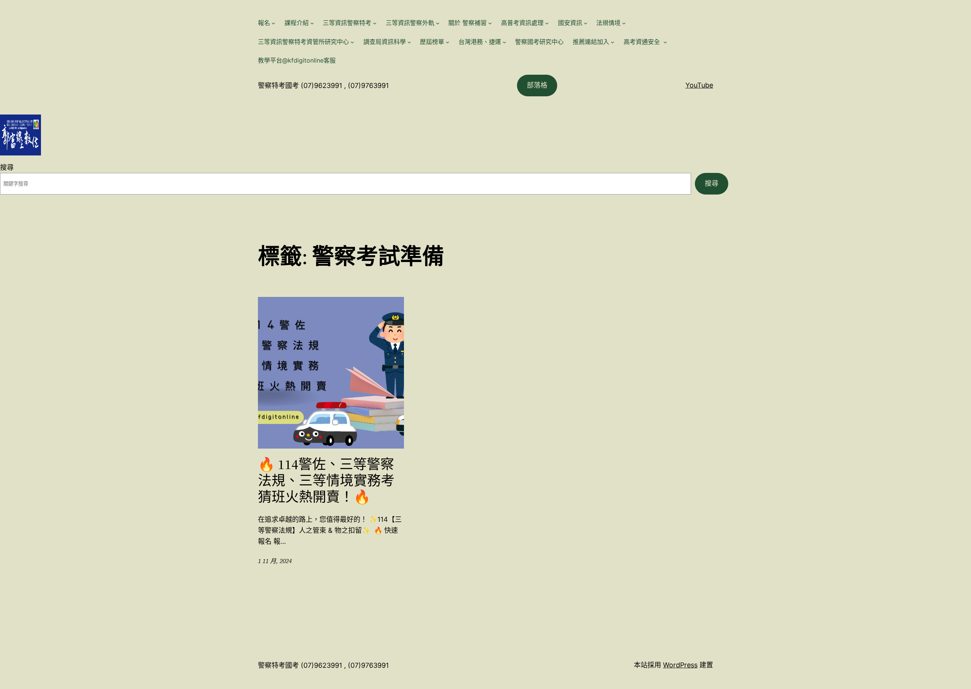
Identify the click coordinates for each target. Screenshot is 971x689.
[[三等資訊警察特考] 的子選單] (375, 23)
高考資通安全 (643, 42)
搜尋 (7, 167)
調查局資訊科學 (384, 42)
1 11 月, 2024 (275, 561)
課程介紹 (296, 23)
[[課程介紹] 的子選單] (312, 23)
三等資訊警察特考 (347, 23)
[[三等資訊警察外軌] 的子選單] (438, 23)
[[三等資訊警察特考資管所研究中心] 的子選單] (352, 42)
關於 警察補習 (467, 23)
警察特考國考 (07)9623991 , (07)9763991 (323, 85)
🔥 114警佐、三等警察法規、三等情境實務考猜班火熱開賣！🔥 (326, 480)
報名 (264, 23)
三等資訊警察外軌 (410, 23)
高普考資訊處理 (522, 23)
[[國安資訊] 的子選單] (586, 23)
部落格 (537, 85)
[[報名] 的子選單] (273, 23)
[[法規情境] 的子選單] (624, 23)
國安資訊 (570, 23)
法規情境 (608, 23)
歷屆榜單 (432, 42)
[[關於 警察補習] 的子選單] (490, 23)
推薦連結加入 (591, 42)
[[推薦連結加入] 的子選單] (612, 42)
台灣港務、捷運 (480, 42)
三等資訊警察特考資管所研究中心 (303, 42)
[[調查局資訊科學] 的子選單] (409, 42)
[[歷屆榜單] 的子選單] (447, 42)
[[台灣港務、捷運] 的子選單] (504, 42)
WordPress (680, 665)
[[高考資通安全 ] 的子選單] (665, 42)
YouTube (699, 85)
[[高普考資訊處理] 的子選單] (547, 23)
